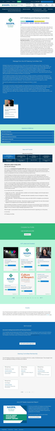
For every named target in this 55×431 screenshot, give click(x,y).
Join (3, 1)
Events (47, 314)
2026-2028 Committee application (27, 343)
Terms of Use (10, 429)
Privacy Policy (4, 429)
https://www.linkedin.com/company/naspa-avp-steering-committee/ (18, 83)
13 (37, 297)
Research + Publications (40, 5)
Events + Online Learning (34, 5)
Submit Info (27, 234)
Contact (16, 429)
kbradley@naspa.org (35, 334)
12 (35, 297)
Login (19, 1)
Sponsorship (21, 429)
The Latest (52, 5)
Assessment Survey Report (34, 417)
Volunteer (8, 1)
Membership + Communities (28, 5)
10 (30, 297)
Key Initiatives (46, 5)
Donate (13, 1)
